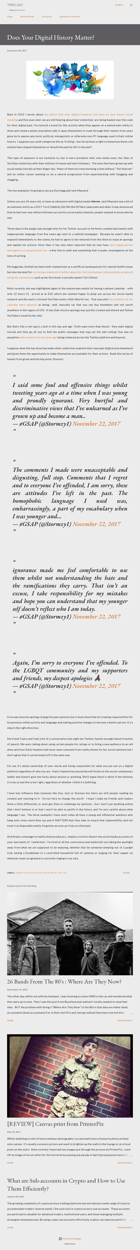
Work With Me (27, 16)
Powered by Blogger (71, 1238)
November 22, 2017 (96, 423)
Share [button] (126, 873)
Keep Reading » (125, 1020)
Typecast (15, 5)
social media (50, 873)
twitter (62, 873)
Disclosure (47, 16)
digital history (34, 873)
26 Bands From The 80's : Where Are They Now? (64, 981)
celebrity (20, 873)
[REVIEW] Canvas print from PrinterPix (55, 1124)
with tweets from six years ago (38, 337)
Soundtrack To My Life (70, 16)
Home (10, 16)
